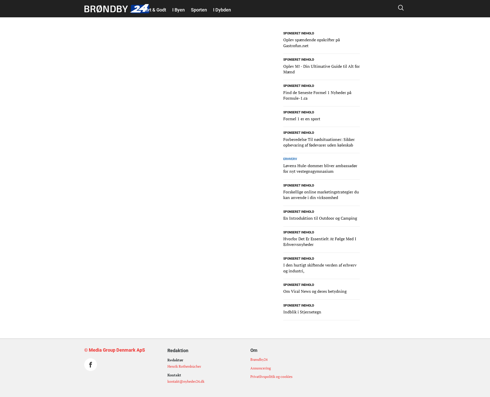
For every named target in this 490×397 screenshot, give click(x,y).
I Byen (178, 9)
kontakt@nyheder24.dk (185, 381)
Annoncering (260, 368)
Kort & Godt (154, 9)
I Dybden (222, 9)
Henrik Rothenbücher (184, 366)
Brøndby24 (258, 359)
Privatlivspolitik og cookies (271, 376)
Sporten (199, 9)
